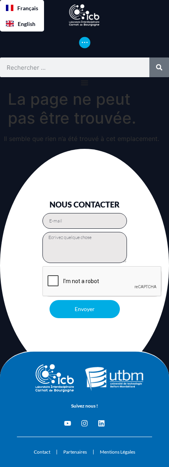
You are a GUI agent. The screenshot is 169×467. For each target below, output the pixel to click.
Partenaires (75, 452)
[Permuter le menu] (85, 42)
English (26, 23)
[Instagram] (84, 423)
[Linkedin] (101, 423)
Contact (42, 452)
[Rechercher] (159, 67)
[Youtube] (68, 423)
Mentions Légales (117, 452)
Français (27, 8)
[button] (22, 8)
